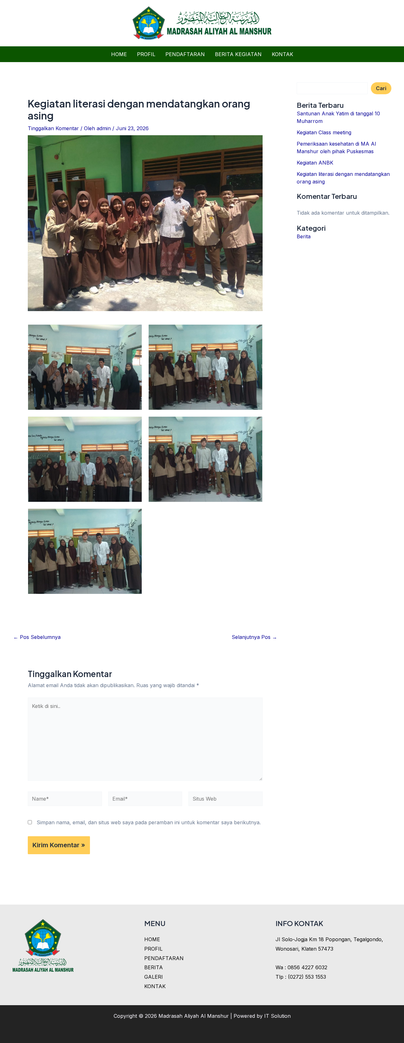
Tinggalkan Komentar (53, 128)
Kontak (282, 54)
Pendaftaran (185, 54)
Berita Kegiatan (238, 54)
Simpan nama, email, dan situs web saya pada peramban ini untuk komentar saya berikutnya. (149, 822)
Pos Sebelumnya (37, 637)
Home (119, 54)
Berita (304, 236)
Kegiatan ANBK (315, 162)
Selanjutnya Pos (254, 637)
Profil (146, 54)
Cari (381, 88)
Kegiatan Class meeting (324, 132)
